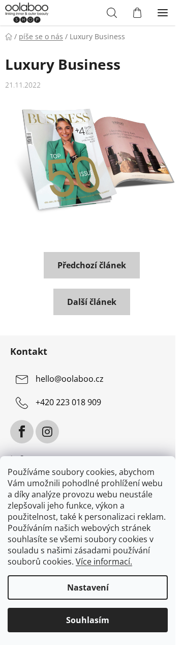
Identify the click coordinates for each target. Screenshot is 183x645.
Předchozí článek (91, 265)
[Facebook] (22, 431)
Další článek (91, 301)
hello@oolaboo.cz (70, 378)
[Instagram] (47, 431)
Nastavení (88, 587)
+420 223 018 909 (68, 402)
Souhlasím (87, 620)
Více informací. (104, 561)
